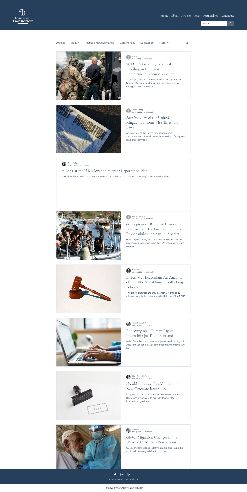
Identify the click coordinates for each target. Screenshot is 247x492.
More (162, 42)
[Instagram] (122, 475)
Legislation (147, 42)
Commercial (127, 42)
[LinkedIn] (129, 475)
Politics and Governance (99, 42)
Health (75, 42)
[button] (186, 16)
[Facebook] (115, 475)
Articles (60, 42)
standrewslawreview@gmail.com (123, 479)
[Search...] (230, 23)
